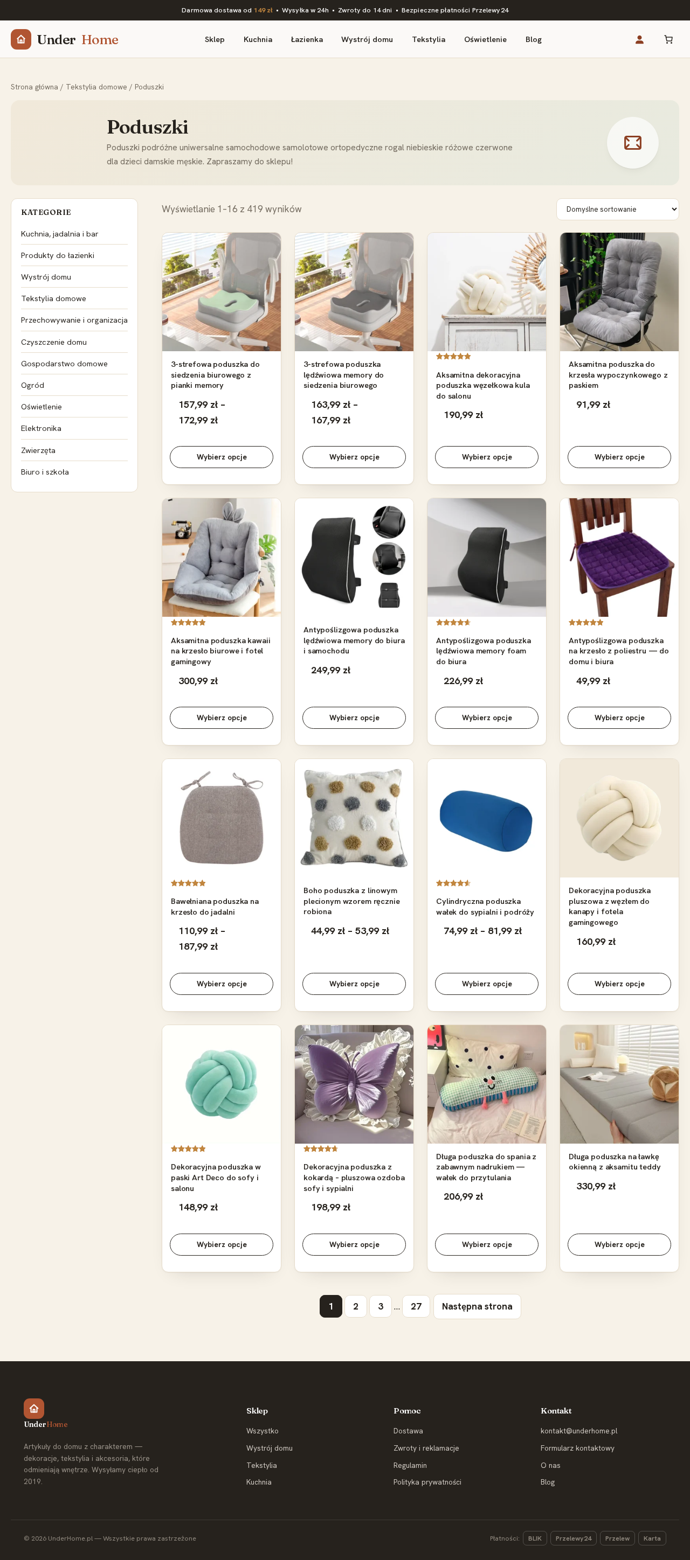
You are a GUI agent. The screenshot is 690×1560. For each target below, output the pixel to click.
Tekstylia (261, 1465)
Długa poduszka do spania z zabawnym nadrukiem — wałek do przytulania (486, 1166)
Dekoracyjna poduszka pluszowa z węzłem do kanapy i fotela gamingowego (610, 906)
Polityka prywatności (427, 1482)
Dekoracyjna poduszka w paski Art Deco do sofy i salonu (216, 1177)
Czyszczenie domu (54, 342)
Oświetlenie (41, 406)
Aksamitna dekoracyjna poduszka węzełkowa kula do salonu (483, 385)
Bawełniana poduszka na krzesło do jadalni (215, 906)
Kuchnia (259, 1482)
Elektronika (41, 428)
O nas (551, 1465)
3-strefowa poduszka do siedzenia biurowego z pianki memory (215, 374)
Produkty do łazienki (57, 255)
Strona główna (34, 87)
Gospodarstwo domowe (64, 363)
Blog (548, 1482)
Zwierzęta (38, 450)
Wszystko (262, 1431)
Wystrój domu (46, 276)
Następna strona (477, 1306)
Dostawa (408, 1431)
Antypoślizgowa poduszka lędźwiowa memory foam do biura (483, 650)
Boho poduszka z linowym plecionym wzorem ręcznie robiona (351, 900)
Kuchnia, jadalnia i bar (60, 233)
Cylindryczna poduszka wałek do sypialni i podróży (485, 906)
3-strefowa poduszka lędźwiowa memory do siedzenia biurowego (343, 374)
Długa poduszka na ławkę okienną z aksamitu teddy (615, 1161)
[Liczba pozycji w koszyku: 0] (668, 39)
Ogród (32, 385)
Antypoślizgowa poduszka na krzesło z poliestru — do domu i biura (619, 650)
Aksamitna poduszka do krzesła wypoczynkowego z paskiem (618, 374)
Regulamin (410, 1465)
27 (416, 1306)
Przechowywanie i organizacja (74, 320)
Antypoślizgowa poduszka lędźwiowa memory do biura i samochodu (353, 640)
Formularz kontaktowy (578, 1448)
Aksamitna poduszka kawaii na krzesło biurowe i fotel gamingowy (220, 650)
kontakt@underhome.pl (579, 1431)
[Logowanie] (639, 39)
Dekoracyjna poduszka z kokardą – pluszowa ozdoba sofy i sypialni (353, 1177)
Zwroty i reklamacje (426, 1448)
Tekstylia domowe (96, 87)
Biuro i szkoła (45, 471)
